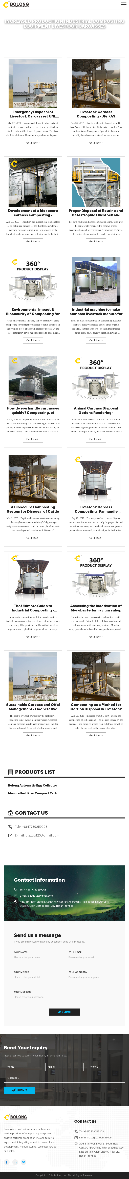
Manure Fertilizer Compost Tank (32, 793)
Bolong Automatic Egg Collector (32, 785)
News (20, 31)
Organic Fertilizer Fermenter (41, 31)
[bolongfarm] (18, 4)
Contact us (85, 1121)
